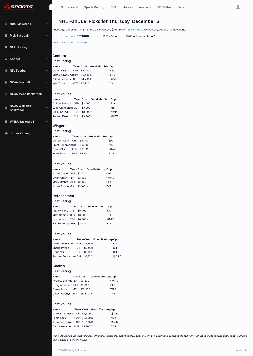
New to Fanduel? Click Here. (69, 42)
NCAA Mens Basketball (26, 94)
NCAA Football (20, 82)
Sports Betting (94, 7)
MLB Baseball (19, 35)
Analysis (145, 7)
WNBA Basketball (22, 121)
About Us (241, 350)
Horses (128, 7)
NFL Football (18, 70)
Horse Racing (20, 133)
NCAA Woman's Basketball (21, 108)
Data (181, 7)
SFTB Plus (164, 7)
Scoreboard (69, 7)
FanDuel (136, 29)
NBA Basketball (20, 24)
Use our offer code (64, 36)
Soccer (15, 59)
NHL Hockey (18, 47)
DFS (113, 7)
